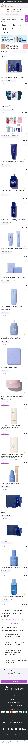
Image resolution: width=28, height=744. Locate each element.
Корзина (17, 742)
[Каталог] (2, 14)
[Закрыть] (27, 1)
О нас (19, 720)
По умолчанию (20, 52)
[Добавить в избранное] (26, 25)
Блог (2, 718)
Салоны (20, 722)
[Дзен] (22, 729)
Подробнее (13, 623)
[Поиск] (21, 14)
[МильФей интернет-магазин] (7, 5)
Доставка (20, 718)
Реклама (23, 42)
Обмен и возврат (14, 722)
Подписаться (14, 681)
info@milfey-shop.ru (14, 699)
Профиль (24, 742)
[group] (11, 46)
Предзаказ (5, 489)
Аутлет (11, 718)
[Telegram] (12, 729)
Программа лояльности (13, 705)
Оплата (3, 722)
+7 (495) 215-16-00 (22, 6)
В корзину (4, 83)
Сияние (4, 56)
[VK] (16, 729)
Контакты (3, 720)
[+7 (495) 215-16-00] (25, 14)
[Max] (8, 729)
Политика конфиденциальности (19, 736)
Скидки (3, 724)
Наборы (12, 720)
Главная (3, 742)
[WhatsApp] (3, 729)
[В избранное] (26, 59)
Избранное (10, 742)
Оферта (3, 736)
